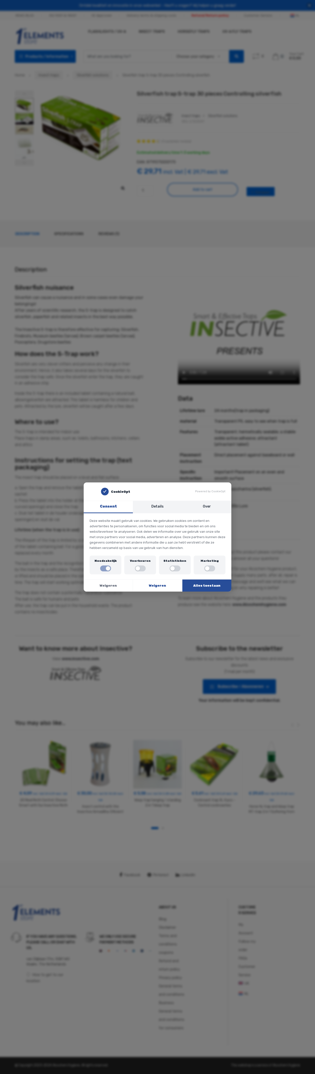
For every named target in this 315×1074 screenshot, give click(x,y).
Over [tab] (207, 506)
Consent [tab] (108, 506)
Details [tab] (157, 506)
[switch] (105, 568)
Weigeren (108, 585)
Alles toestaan (206, 585)
